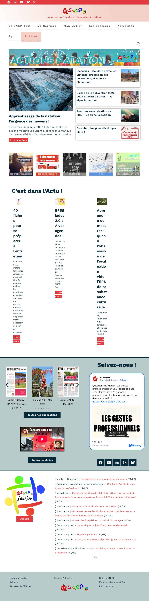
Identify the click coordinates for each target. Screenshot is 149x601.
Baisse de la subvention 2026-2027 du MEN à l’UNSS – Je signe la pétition (96, 96)
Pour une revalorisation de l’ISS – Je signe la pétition (94, 113)
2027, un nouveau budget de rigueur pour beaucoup (106, 539)
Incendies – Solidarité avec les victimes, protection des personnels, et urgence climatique (96, 76)
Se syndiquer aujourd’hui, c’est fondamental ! (102, 525)
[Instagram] (124, 462)
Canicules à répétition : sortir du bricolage (97, 520)
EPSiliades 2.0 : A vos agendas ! (59, 223)
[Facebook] (100, 462)
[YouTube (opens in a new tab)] (21, 2)
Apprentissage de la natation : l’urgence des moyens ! (35, 118)
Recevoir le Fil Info (20, 586)
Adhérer (14, 582)
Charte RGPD (106, 578)
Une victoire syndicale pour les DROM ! (95, 506)
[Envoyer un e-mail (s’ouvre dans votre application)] (34, 2)
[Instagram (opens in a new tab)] (15, 2)
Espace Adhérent (63, 578)
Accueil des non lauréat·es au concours (104, 479)
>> (95, 557)
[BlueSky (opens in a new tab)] (28, 2)
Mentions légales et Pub (112, 582)
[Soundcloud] (116, 462)
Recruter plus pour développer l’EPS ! (96, 130)
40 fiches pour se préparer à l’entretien (18, 233)
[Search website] (138, 44)
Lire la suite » (18, 140)
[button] (7, 385)
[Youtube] (108, 462)
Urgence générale (87, 534)
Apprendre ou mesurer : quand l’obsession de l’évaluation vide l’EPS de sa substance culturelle (102, 258)
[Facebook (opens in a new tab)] (9, 2)
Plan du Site (106, 586)
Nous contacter (18, 578)
